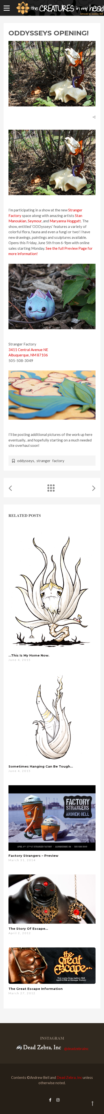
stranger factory (50, 460)
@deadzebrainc (76, 1048)
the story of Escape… (28, 928)
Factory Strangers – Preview (33, 856)
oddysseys (25, 460)
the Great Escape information (35, 989)
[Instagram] (57, 1099)
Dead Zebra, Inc (69, 1077)
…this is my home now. (28, 655)
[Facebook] (50, 1099)
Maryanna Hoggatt (65, 221)
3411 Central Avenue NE (28, 349)
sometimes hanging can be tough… (40, 766)
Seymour (35, 221)
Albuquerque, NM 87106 (28, 355)
